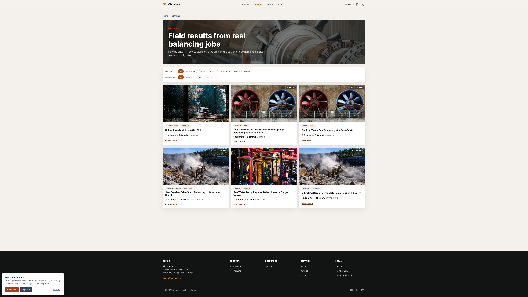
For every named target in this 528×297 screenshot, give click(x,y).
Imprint (339, 266)
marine (237, 71)
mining (247, 71)
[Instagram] (357, 290)
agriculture (190, 71)
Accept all (11, 289)
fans (200, 77)
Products (245, 4)
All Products (235, 271)
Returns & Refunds (344, 275)
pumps (221, 77)
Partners (270, 4)
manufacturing (224, 71)
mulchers (209, 77)
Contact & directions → (173, 278)
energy (202, 71)
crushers (190, 77)
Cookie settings (189, 290)
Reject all (26, 289)
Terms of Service (343, 271)
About (280, 4)
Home (165, 16)
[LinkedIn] (362, 290)
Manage (56, 289)
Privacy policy (42, 283)
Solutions (257, 4)
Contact (304, 275)
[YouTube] (351, 290)
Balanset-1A (235, 266)
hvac (212, 71)
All (181, 71)
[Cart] (357, 4)
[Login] (362, 4)
